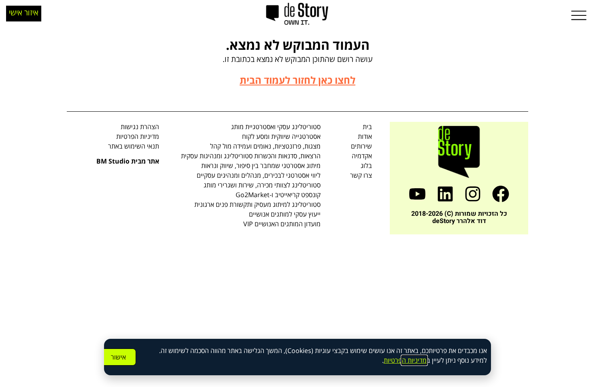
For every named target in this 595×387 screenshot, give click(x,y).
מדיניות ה (414, 360)
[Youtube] (417, 194)
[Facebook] (501, 194)
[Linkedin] (445, 194)
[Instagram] (473, 194)
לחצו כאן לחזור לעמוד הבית (297, 80)
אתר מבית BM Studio (127, 161)
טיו (391, 360)
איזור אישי (23, 12)
